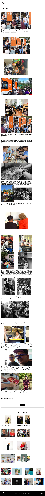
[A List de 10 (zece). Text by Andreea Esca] (25, 432)
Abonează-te (22, 405)
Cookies (22, 493)
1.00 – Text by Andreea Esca (6, 425)
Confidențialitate (27, 493)
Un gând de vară (4, 486)
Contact (16, 493)
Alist (19, 493)
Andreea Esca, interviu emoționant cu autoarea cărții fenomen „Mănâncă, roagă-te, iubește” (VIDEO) (8, 439)
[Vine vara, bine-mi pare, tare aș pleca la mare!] (25, 458)
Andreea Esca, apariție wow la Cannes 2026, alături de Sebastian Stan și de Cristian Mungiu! (23, 426)
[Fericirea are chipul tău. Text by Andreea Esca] (9, 458)
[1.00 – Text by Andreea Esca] (9, 419)
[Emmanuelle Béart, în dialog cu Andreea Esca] (25, 445)
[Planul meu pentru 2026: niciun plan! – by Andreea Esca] (9, 445)
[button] (43, 3)
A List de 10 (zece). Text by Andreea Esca (23, 438)
